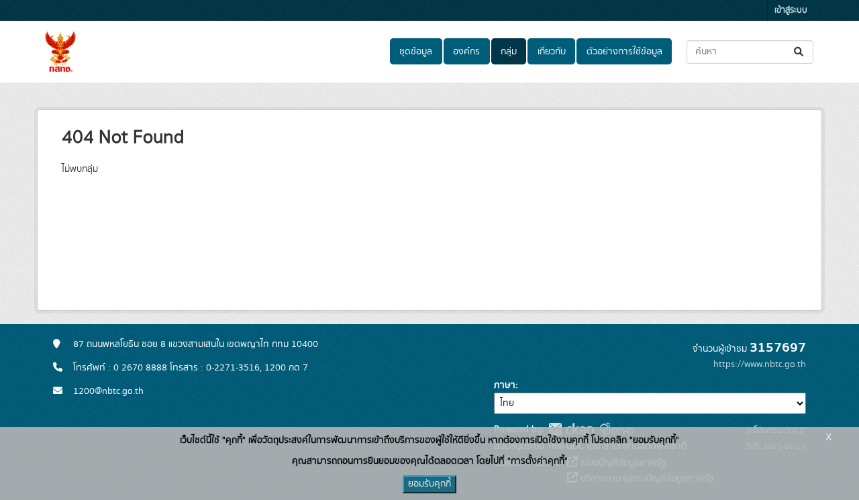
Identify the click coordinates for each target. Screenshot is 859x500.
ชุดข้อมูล (415, 51)
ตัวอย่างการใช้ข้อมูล (624, 51)
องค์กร (466, 51)
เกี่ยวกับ (552, 51)
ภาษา (504, 385)
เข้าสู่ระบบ (790, 10)
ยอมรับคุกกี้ (429, 484)
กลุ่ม (509, 51)
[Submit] (799, 52)
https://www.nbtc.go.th (759, 364)
